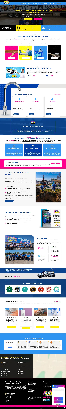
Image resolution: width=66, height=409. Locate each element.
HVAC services (11, 140)
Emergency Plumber (32, 385)
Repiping (30, 389)
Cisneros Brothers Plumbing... (10, 342)
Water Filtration (54, 317)
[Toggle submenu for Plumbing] (31, 3)
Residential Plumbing (32, 383)
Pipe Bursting (31, 398)
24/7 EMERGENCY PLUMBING (29, 26)
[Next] (60, 344)
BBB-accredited (17, 39)
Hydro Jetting (31, 391)
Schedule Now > (11, 326)
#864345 (50, 385)
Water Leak (40, 317)
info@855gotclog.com (11, 393)
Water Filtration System (33, 396)
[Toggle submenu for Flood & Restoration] (39, 3)
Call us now (24, 29)
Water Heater (26, 317)
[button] (28, 19)
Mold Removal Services (33, 390)
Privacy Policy (14, 406)
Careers (52, 0)
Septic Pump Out (32, 400)
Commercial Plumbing (32, 384)
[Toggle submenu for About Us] (47, 3)
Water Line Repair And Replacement (35, 397)
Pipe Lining (31, 399)
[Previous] (16, 344)
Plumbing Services (11, 317)
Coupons (48, 0)
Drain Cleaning (31, 392)
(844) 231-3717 (58, 3)
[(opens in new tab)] (46, 399)
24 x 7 (45, 0)
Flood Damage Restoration (54, 26)
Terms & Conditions (8, 406)
